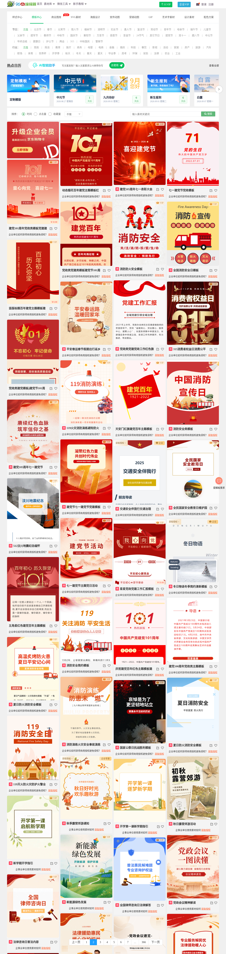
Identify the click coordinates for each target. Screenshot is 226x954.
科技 (133, 47)
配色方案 (209, 17)
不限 (25, 29)
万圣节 (100, 35)
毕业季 (112, 53)
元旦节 (37, 29)
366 (144, 942)
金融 (111, 47)
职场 (19, 53)
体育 (30, 53)
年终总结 (22, 41)
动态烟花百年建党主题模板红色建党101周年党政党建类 (80, 192)
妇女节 (114, 29)
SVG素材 (76, 17)
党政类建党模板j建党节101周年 (27, 390)
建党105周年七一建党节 (26, 467)
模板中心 (37, 17)
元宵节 (61, 29)
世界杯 (42, 53)
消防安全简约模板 (76, 665)
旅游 (197, 47)
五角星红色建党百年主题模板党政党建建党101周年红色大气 (28, 627)
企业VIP (184, 4)
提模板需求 (219, 487)
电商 (101, 47)
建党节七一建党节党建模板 (82, 506)
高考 (124, 53)
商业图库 (56, 17)
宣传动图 (115, 17)
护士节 (50, 41)
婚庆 (122, 47)
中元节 (209, 35)
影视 (154, 47)
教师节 (47, 35)
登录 (204, 4)
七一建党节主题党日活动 (80, 585)
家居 (176, 47)
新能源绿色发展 (75, 902)
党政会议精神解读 (183, 902)
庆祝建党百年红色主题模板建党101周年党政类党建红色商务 (134, 670)
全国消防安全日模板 (184, 270)
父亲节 (21, 35)
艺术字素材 (168, 17)
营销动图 (134, 17)
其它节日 (155, 35)
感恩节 (113, 35)
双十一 (182, 35)
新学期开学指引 (21, 863)
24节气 (140, 35)
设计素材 (189, 17)
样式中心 (17, 17)
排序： (15, 114)
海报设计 (95, 17)
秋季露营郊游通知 (76, 823)
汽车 (208, 47)
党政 (36, 47)
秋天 (67, 53)
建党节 (169, 35)
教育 (57, 47)
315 (72, 41)
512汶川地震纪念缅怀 (25, 545)
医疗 (68, 47)
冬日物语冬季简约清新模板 (188, 586)
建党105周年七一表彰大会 (134, 189)
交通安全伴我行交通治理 (133, 508)
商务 (79, 47)
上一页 (76, 942)
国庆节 (74, 35)
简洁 (47, 47)
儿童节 (207, 29)
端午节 (194, 29)
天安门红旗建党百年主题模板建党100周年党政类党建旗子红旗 (134, 430)
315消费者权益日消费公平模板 (187, 351)
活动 (165, 47)
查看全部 (214, 65)
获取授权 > (121, 443)
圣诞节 (127, 35)
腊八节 (195, 35)
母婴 (90, 47)
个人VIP (166, 4)
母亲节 (181, 29)
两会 (62, 41)
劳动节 (154, 29)
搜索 (209, 114)
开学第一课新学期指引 (132, 826)
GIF (151, 17)
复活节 (141, 29)
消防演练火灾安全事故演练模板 (81, 746)
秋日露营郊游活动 (183, 823)
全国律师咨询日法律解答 (133, 905)
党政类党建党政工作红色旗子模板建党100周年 (134, 350)
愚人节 (128, 29)
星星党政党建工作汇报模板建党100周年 (134, 590)
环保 (134, 53)
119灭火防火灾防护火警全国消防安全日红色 (27, 786)
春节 (49, 29)
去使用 (114, 65)
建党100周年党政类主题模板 (186, 666)
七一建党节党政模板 (181, 190)
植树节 (88, 29)
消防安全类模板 (181, 428)
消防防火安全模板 (129, 269)
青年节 (167, 29)
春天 (89, 53)
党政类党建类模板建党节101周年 (81, 272)
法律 (156, 53)
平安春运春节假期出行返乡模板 (81, 351)
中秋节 (60, 35)
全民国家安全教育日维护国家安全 (188, 509)
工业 (178, 53)
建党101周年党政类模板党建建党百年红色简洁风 (28, 230)
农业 (167, 53)
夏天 (100, 53)
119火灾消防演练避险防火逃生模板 (80, 430)
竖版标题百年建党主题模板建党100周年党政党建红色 (27, 310)
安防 (145, 53)
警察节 (99, 41)
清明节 (101, 29)
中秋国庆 (85, 41)
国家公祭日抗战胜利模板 (133, 747)
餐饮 (144, 47)
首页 (39, 3)
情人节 (75, 29)
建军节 (34, 35)
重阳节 (87, 35)
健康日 (36, 41)
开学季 (56, 53)
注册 (211, 4)
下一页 (155, 942)
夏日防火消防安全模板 (26, 704)
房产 (187, 47)
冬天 (78, 53)
